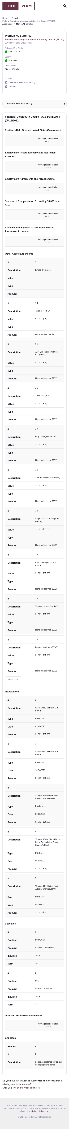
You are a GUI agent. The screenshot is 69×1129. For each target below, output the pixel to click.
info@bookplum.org (30, 1087)
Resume (13, 87)
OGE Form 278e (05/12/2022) (22, 82)
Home (5, 18)
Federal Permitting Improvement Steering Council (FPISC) (28, 21)
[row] (34, 277)
